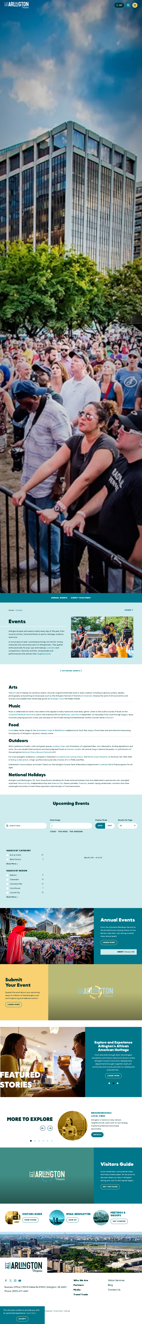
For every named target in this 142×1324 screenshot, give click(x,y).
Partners (78, 1285)
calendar (104, 764)
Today (53, 831)
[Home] (17, 5)
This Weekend (76, 831)
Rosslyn (110, 718)
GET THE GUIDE (110, 1187)
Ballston (62, 730)
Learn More (109, 942)
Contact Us (114, 1290)
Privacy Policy (58, 1311)
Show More (11, 864)
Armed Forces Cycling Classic (70, 757)
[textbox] (71, 826)
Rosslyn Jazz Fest (71, 715)
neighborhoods (44, 654)
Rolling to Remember (19, 760)
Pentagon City (56, 699)
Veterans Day (57, 783)
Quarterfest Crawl (44, 730)
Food (11, 730)
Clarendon (88, 696)
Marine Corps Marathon (97, 757)
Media (76, 1290)
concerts (51, 648)
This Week (63, 831)
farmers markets (74, 749)
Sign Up (73, 1220)
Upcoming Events (71, 671)
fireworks (83, 783)
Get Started (119, 1221)
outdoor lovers (59, 746)
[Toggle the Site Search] (128, 5)
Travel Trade (80, 1294)
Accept (22, 1319)
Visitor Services (116, 1280)
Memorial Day (24, 783)
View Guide (30, 1220)
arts (14, 693)
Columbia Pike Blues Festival (21, 715)
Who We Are (80, 1280)
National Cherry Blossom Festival (36, 752)
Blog (110, 1285)
